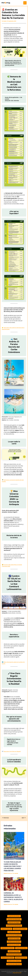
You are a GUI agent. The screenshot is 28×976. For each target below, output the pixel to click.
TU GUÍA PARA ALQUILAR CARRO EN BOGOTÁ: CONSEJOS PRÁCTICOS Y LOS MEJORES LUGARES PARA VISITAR (12, 866)
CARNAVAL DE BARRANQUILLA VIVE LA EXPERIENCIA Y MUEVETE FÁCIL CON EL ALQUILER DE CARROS (13, 897)
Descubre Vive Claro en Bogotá (12, 751)
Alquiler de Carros (8, 873)
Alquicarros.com (17, 972)
